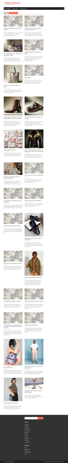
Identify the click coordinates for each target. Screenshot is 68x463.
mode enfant (23, 8)
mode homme (15, 8)
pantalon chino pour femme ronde (11, 403)
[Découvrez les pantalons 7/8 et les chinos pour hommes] (34, 352)
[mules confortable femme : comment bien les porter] (34, 106)
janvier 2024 (27, 440)
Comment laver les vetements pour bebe (12, 301)
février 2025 (27, 426)
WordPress (52, 461)
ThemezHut (62, 461)
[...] (14, 35)
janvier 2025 (27, 427)
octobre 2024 (27, 430)
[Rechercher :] (34, 418)
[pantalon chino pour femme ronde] (13, 389)
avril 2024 (26, 437)
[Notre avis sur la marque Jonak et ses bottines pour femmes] (13, 168)
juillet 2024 (27, 432)
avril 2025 (26, 424)
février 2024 (27, 438)
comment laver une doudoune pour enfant (33, 277)
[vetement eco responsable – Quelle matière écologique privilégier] (13, 45)
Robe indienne (12, 2)
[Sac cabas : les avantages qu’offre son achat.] (13, 74)
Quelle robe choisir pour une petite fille (33, 200)
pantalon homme (28, 452)
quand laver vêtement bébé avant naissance (34, 301)
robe (25, 454)
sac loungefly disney (8, 367)
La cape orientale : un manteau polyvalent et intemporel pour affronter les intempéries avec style (13, 326)
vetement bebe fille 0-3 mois (10, 150)
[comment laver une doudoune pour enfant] (34, 263)
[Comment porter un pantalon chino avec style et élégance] (34, 383)
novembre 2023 (27, 442)
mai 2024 (26, 435)
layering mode (28, 77)
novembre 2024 (27, 429)
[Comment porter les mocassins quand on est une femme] (34, 225)
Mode (26, 447)
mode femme (7, 8)
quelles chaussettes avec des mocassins (12, 225)
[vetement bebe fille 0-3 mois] (13, 138)
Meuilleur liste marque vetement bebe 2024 (13, 263)
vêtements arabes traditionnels (31, 325)
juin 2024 (26, 434)
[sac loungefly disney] (13, 352)
